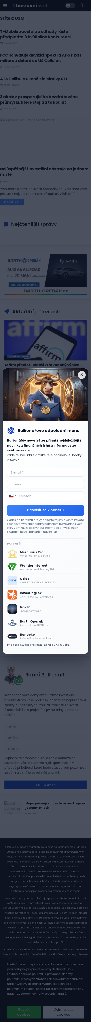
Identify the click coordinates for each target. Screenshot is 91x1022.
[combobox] (12, 496)
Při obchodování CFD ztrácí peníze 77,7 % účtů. (38, 645)
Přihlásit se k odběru (45, 510)
